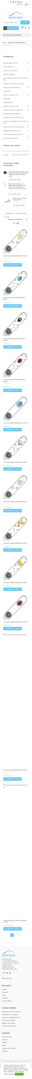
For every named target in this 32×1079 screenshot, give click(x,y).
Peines (5, 91)
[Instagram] (15, 2)
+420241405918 (13, 28)
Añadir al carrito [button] (13, 265)
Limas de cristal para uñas (16, 42)
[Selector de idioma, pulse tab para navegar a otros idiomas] (27, 4)
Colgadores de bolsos (10, 130)
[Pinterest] (18, 2)
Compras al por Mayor (9, 1048)
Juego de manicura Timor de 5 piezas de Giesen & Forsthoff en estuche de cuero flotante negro (19, 174)
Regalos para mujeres (8, 1023)
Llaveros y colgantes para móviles (14, 121)
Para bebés (7, 102)
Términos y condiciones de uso (11, 1017)
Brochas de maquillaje (10, 114)
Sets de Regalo (8, 74)
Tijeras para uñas (9, 70)
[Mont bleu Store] (16, 15)
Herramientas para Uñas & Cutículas (15, 78)
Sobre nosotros (6, 1037)
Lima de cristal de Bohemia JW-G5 (15, 543)
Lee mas (11, 1074)
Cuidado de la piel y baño (11, 110)
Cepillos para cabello (10, 87)
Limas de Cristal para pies (12, 134)
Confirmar (5, 998)
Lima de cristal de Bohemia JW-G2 (15, 256)
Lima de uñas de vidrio (9, 1026)
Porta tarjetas (8, 67)
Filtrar (6, 155)
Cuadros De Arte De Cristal (12, 84)
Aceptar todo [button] (19, 1074)
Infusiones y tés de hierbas (12, 117)
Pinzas (5, 99)
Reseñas (4, 1051)
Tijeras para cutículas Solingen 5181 (19, 199)
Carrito (4, 995)
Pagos (4, 1045)
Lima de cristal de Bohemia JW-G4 (15, 770)
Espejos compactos (9, 106)
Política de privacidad (8, 1020)
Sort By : (7, 217)
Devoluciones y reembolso (10, 1014)
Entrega (4, 1042)
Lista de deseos (7, 1001)
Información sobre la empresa (11, 1011)
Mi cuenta (5, 992)
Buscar (25, 22)
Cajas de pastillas (9, 138)
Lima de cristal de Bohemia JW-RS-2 (15, 622)
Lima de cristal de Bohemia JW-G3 (15, 582)
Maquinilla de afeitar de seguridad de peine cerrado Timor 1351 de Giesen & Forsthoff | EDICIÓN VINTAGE (17, 186)
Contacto (5, 1039)
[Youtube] (21, 2)
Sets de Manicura (9, 63)
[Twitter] (13, 2)
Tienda (4, 989)
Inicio (4, 42)
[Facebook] (10, 2)
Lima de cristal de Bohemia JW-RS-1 (15, 423)
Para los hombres (9, 95)
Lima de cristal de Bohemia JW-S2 (15, 501)
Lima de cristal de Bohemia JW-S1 (15, 462)
